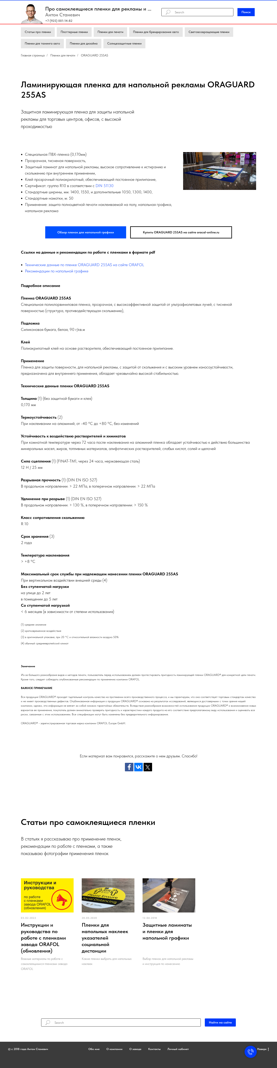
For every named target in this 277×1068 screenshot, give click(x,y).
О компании (114, 1049)
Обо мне (94, 1049)
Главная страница (33, 55)
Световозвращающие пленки (209, 32)
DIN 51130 (105, 185)
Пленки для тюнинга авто (42, 43)
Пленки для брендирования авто (156, 32)
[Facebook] (129, 767)
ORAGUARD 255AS (94, 55)
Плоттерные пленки (74, 32)
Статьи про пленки (38, 32)
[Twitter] (148, 767)
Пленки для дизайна (84, 43)
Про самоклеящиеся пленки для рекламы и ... (98, 8)
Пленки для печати (110, 32)
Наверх (261, 1049)
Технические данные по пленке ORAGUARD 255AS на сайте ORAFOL (84, 264)
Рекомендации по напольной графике (56, 271)
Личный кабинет (178, 1049)
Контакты (154, 1049)
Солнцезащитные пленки (124, 43)
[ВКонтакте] (138, 767)
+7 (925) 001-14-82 (58, 21)
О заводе (135, 1049)
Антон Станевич (62, 15)
